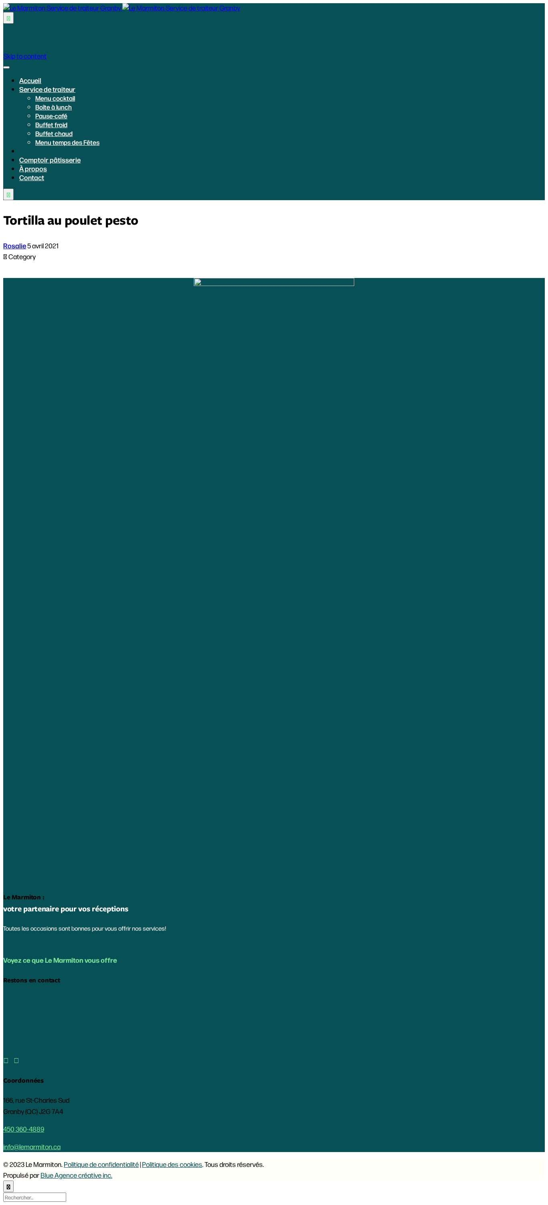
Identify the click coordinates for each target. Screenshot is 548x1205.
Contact (31, 177)
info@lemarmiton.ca (32, 1146)
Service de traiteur (47, 89)
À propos (33, 168)
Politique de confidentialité (101, 1164)
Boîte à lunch (53, 107)
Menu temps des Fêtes (67, 142)
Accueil (30, 80)
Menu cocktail (55, 98)
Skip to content (25, 55)
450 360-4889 (23, 1128)
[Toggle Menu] (6, 67)
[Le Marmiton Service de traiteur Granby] (121, 7)
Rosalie (14, 245)
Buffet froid (51, 124)
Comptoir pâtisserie (50, 159)
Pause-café (51, 116)
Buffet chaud (54, 133)
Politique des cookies (172, 1164)
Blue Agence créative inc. (76, 1175)
